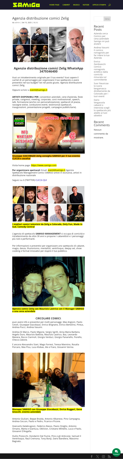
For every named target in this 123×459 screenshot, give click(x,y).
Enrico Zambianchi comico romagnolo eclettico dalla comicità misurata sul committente (101, 70)
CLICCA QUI (41, 180)
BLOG (36, 22)
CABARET (66, 5)
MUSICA (76, 5)
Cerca (107, 19)
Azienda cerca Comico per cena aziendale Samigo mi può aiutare (101, 38)
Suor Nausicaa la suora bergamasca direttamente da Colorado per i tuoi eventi (102, 90)
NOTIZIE (86, 5)
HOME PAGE (54, 5)
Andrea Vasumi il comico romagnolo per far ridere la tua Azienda (101, 52)
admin (17, 22)
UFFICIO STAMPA (99, 5)
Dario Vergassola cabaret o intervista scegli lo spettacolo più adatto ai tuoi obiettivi (102, 107)
